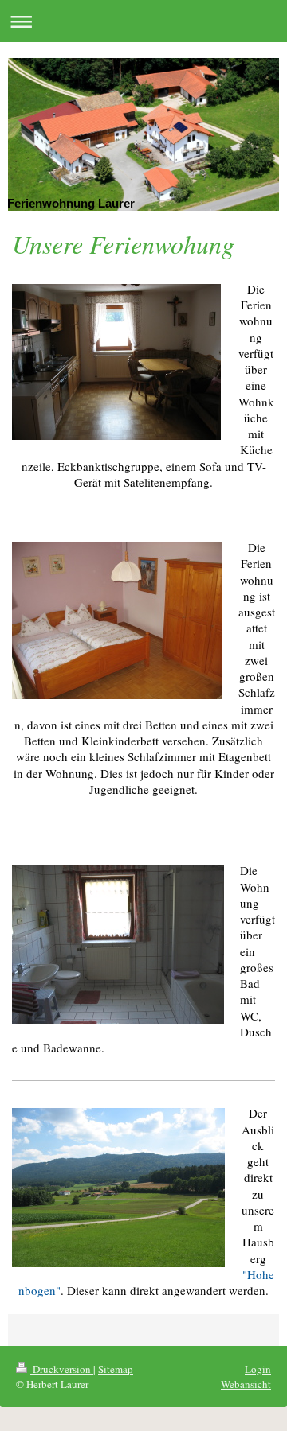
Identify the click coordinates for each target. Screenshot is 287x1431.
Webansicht (246, 1384)
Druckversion (61, 1369)
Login (258, 1369)
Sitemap (115, 1369)
